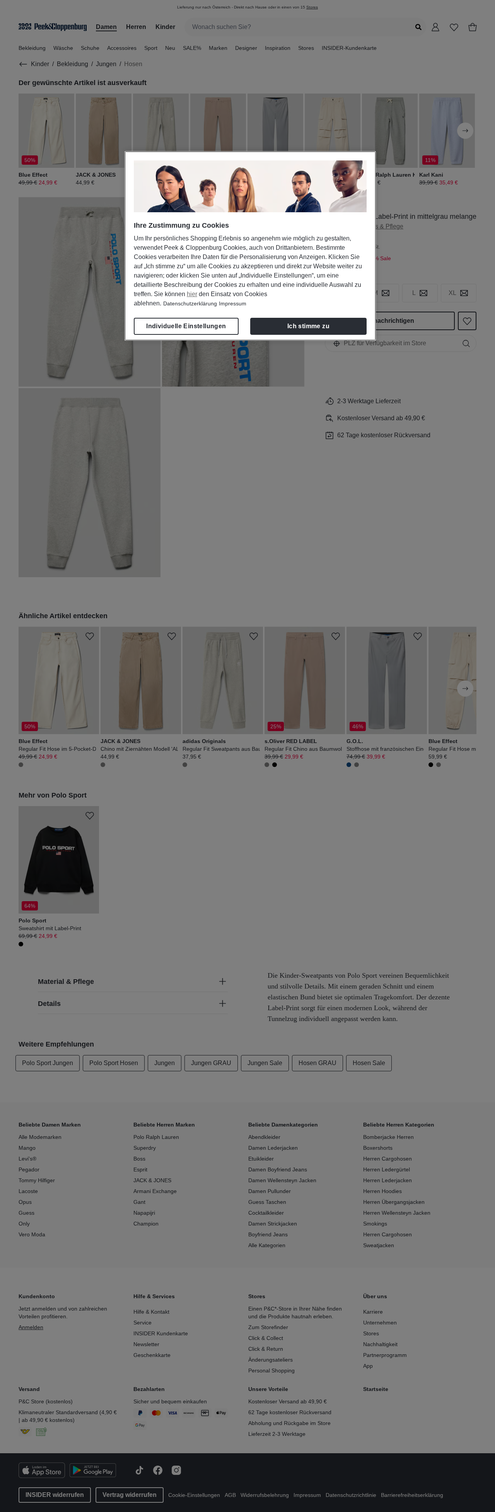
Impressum (232, 303)
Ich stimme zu (308, 326)
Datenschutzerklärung (190, 303)
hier (192, 294)
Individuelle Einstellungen (186, 326)
